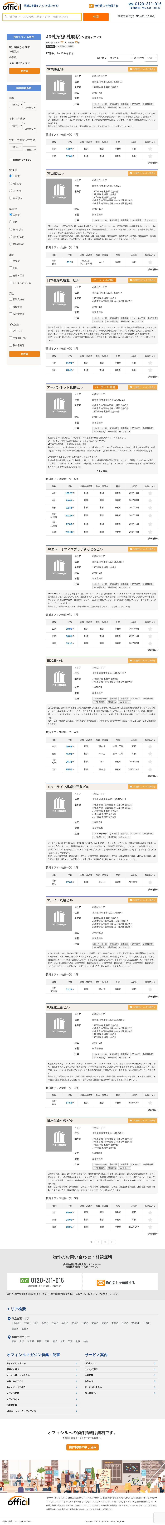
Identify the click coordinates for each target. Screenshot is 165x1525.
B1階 (54, 746)
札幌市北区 (104, 82)
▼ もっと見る (102, 471)
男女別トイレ (19, 338)
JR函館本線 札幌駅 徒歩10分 (105, 411)
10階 (54, 532)
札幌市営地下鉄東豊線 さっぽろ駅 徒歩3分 (112, 808)
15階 (54, 629)
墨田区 (15, 1328)
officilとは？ (91, 1363)
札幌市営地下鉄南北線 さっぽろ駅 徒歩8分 (112, 203)
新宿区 (45, 1323)
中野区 (115, 1323)
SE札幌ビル (55, 69)
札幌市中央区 (105, 400)
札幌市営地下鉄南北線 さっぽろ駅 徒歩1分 (112, 1138)
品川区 (65, 1323)
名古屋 (30, 1341)
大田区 (75, 1323)
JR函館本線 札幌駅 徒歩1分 (105, 87)
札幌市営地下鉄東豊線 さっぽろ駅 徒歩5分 (112, 927)
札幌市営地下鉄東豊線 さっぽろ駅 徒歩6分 (112, 200)
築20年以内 (18, 244)
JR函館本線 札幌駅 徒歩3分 (105, 1025)
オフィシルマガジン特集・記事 (33, 1355)
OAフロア (18, 330)
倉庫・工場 (18, 275)
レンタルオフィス (22, 283)
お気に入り (147, 16)
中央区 (27, 1323)
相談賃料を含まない (22, 160)
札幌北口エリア (99, 76)
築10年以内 (18, 237)
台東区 (85, 1323)
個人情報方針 (91, 1393)
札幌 (78, 1341)
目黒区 (124, 1323)
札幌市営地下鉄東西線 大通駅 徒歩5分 (110, 921)
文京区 (95, 1323)
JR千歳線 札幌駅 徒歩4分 (104, 1148)
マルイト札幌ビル (60, 900)
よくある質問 (91, 1369)
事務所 (16, 261)
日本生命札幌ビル (60, 1120)
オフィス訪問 (13, 1393)
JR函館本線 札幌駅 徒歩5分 (105, 679)
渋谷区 (55, 1323)
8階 (54, 500)
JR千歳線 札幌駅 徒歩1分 (104, 567)
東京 (14, 1341)
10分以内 (17, 198)
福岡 (39, 1341)
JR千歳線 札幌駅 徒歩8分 (104, 817)
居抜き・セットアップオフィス (21, 1411)
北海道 (95, 82)
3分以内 (17, 183)
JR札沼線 (61, 46)
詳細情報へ (153, 162)
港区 (36, 1323)
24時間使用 (18, 314)
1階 (54, 1212)
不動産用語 (12, 1405)
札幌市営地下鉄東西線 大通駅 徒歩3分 (110, 405)
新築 (15, 222)
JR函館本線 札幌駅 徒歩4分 (105, 1144)
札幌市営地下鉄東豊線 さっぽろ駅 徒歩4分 (112, 1031)
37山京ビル (55, 173)
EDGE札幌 (55, 660)
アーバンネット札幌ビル (64, 387)
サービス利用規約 (93, 1387)
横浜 (55, 1341)
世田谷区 (136, 1323)
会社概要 (89, 1375)
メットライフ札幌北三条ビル (68, 787)
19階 (54, 636)
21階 (54, 1227)
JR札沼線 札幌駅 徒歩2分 (104, 194)
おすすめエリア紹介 (16, 1387)
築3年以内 (18, 229)
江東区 (147, 1323)
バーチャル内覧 (103, 280)
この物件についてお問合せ (143, 69)
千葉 (70, 1341)
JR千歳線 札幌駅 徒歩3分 (104, 298)
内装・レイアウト (15, 1381)
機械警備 (17, 307)
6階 (54, 370)
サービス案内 (96, 1355)
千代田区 (16, 1323)
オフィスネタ (13, 1399)
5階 (54, 149)
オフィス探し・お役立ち (18, 1375)
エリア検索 (16, 1309)
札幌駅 (70, 46)
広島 (47, 1341)
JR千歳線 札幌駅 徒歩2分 (104, 197)
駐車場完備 (18, 345)
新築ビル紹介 (13, 1369)
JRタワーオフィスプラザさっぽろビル (75, 549)
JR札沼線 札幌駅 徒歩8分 (104, 814)
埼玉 (62, 1341)
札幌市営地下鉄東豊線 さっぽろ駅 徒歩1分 (112, 1141)
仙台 (85, 1341)
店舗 (15, 268)
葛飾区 (25, 1328)
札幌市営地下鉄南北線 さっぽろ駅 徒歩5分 (112, 301)
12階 (54, 156)
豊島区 (105, 1323)
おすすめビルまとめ (16, 1363)
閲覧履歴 (127, 16)
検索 (96, 16)
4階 (54, 363)
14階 (54, 1220)
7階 (54, 769)
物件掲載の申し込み (82, 1447)
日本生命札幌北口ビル (63, 280)
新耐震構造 (18, 299)
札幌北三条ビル (58, 1007)
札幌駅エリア (98, 394)
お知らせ (89, 1381)
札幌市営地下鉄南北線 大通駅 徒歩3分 (110, 408)
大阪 (21, 1341)
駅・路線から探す (20, 63)
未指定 (16, 176)
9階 (54, 507)
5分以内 (17, 191)
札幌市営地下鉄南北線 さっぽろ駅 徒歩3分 (112, 805)
